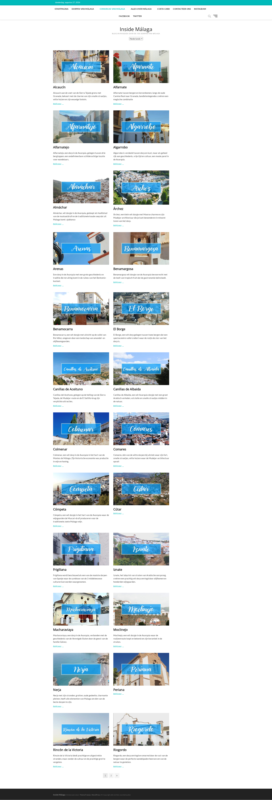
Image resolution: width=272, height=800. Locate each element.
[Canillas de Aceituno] (81, 368)
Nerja (57, 689)
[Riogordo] (141, 729)
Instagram (200, 9)
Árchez (118, 208)
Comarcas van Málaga (112, 9)
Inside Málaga (136, 29)
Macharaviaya (63, 629)
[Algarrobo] (141, 126)
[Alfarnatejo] (81, 126)
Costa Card (163, 9)
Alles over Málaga (141, 9)
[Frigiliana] (81, 549)
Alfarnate (120, 87)
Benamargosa (123, 269)
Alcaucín (59, 87)
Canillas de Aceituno (68, 389)
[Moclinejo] (141, 609)
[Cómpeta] (81, 489)
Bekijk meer (60, 103)
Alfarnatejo (61, 147)
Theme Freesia (85, 795)
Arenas (58, 269)
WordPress (96, 795)
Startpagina (61, 9)
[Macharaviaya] (81, 609)
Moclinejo (120, 629)
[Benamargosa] (141, 248)
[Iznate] (141, 549)
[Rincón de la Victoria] (81, 729)
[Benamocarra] (81, 308)
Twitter (137, 16)
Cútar (117, 509)
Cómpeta (59, 509)
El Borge (119, 329)
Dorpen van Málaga (83, 9)
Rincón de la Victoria (68, 750)
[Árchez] (141, 187)
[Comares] (141, 428)
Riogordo (120, 750)
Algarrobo (120, 147)
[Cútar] (141, 489)
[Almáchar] (81, 186)
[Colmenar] (81, 428)
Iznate (117, 569)
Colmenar (60, 449)
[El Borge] (141, 308)
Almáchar (60, 207)
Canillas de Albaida (127, 389)
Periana (118, 689)
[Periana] (141, 669)
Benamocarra (63, 329)
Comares (119, 449)
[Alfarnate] (141, 66)
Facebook (124, 16)
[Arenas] (81, 248)
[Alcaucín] (81, 66)
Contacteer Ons (182, 9)
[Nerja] (81, 669)
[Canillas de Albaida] (141, 368)
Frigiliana (59, 569)
